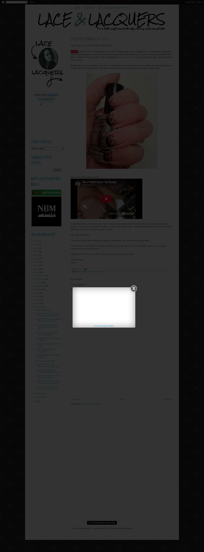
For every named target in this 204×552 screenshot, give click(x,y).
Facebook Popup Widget (104, 326)
